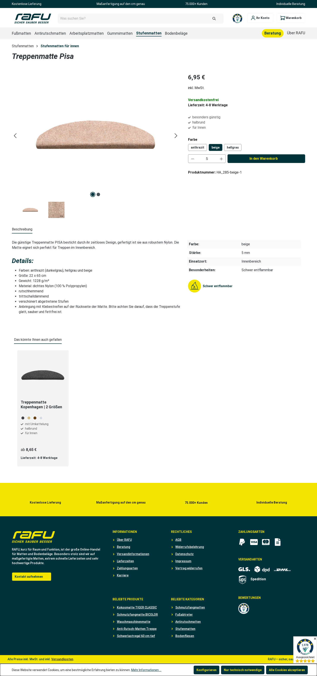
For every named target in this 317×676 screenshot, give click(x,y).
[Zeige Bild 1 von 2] (92, 194)
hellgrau (233, 147)
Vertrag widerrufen (188, 568)
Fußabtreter (184, 614)
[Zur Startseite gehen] (32, 18)
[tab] (22, 229)
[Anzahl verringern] (192, 158)
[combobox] (140, 18)
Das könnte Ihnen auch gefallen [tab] (38, 340)
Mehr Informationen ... (146, 670)
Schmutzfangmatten (190, 607)
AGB (178, 539)
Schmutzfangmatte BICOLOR (137, 614)
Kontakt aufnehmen (29, 576)
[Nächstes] (176, 136)
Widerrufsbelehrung (189, 547)
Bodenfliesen (184, 636)
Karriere (123, 575)
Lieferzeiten (125, 561)
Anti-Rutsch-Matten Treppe (137, 629)
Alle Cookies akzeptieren (287, 670)
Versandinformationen (133, 554)
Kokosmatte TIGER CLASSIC (137, 607)
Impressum (183, 561)
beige (216, 147)
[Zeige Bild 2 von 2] (98, 194)
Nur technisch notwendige (243, 670)
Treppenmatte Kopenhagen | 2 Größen (41, 404)
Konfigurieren (206, 670)
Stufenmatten (185, 629)
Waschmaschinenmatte (133, 621)
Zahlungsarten (127, 568)
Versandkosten (62, 659)
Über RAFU (124, 539)
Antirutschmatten (188, 621)
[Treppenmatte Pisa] (95, 135)
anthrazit (197, 147)
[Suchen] (214, 18)
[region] (96, 145)
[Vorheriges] (15, 136)
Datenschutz (184, 554)
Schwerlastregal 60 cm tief (136, 636)
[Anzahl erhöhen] (221, 158)
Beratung (123, 547)
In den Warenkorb (264, 158)
